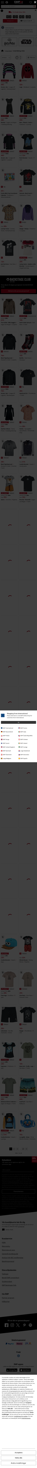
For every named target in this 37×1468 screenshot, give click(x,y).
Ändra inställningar (18, 1463)
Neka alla (18, 1458)
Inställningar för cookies (21, 1416)
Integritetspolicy (26, 1418)
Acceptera (18, 1453)
